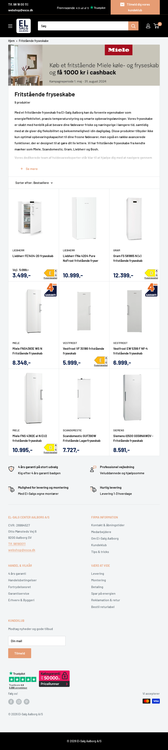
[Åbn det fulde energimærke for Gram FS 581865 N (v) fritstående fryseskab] (151, 273)
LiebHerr (18, 250)
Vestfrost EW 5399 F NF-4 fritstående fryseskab (130, 351)
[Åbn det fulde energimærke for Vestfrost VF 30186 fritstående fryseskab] (101, 360)
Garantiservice (18, 593)
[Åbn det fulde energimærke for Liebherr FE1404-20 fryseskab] (50, 273)
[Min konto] (148, 26)
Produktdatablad (50, 278)
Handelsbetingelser (22, 580)
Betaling (97, 587)
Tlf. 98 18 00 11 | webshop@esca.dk (20, 7)
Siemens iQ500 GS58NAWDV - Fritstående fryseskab (133, 438)
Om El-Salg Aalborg (105, 538)
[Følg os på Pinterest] (27, 701)
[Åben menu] (10, 26)
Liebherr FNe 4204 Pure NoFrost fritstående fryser (80, 258)
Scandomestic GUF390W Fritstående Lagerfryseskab (81, 438)
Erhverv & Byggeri (21, 600)
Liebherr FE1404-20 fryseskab (32, 256)
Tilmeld (19, 653)
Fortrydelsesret (19, 587)
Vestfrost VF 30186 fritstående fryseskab (83, 351)
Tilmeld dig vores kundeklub (138, 7)
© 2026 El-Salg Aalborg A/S (84, 741)
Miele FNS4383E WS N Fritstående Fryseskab (27, 351)
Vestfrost (70, 343)
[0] (156, 25)
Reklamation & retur (105, 600)
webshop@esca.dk (21, 550)
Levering (97, 573)
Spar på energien (103, 593)
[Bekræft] (133, 25)
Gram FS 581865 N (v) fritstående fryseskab (127, 258)
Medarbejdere (101, 532)
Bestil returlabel (103, 607)
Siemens (118, 430)
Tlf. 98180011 (17, 544)
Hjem (11, 41)
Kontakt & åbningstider (108, 525)
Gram (116, 250)
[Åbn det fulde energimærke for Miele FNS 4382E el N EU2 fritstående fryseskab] (50, 447)
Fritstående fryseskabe (34, 41)
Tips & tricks (100, 552)
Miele (16, 343)
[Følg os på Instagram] (19, 701)
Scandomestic (72, 430)
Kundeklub (99, 545)
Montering (98, 580)
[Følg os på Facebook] (11, 701)
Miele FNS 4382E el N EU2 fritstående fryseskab (29, 438)
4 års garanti (17, 573)
